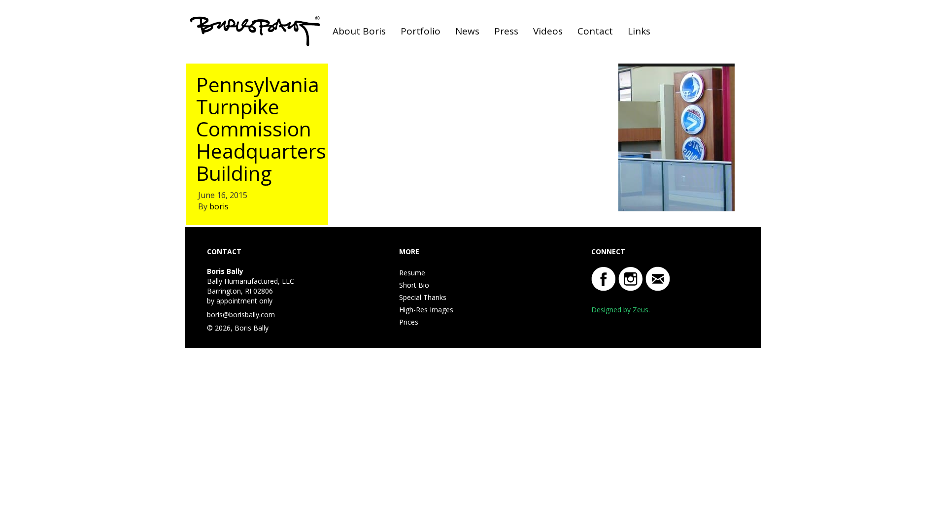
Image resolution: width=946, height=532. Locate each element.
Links (639, 31)
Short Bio (414, 285)
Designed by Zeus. (620, 309)
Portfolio (420, 31)
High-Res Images (426, 309)
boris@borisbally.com (241, 314)
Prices (408, 322)
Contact (595, 31)
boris (219, 206)
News (467, 31)
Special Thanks (422, 297)
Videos (548, 31)
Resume (412, 272)
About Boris (359, 31)
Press (506, 31)
